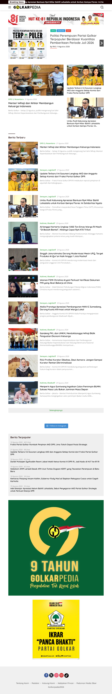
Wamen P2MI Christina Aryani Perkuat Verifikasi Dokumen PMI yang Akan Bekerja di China (70, 281)
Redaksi (35, 683)
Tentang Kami (22, 683)
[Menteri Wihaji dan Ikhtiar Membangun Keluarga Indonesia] (36, 80)
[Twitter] (51, 675)
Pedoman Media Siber (86, 683)
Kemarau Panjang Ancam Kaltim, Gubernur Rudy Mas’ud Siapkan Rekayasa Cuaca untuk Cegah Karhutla (54, 479)
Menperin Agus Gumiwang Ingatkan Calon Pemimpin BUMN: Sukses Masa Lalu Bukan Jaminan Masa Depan (70, 388)
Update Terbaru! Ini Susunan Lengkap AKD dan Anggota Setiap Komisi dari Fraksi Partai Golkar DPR (84, 90)
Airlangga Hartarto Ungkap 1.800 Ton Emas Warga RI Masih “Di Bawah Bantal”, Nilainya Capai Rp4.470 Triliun (71, 228)
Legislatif (52, 170)
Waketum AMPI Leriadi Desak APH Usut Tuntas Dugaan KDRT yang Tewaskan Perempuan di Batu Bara (54, 470)
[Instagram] (56, 675)
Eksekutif (51, 223)
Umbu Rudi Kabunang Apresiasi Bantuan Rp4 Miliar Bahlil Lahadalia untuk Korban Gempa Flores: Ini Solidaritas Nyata (83, 123)
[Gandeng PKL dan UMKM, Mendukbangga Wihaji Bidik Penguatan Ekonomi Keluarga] (23, 339)
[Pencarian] (102, 7)
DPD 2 (11, 99)
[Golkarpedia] (27, 7)
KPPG (53, 31)
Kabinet (43, 223)
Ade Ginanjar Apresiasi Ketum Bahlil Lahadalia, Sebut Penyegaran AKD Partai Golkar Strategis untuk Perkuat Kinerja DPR (53, 489)
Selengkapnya (56, 410)
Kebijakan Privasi (65, 683)
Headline (61, 31)
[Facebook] (46, 675)
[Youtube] (61, 675)
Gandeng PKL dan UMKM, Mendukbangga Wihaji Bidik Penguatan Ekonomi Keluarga (67, 334)
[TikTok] (66, 675)
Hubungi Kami (48, 683)
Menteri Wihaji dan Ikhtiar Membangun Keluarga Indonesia (31, 105)
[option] (56, 43)
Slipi (68, 31)
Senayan (43, 170)
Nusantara (19, 99)
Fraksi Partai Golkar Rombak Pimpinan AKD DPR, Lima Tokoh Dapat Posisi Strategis (48, 444)
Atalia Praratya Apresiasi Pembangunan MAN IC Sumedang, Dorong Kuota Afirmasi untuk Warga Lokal (70, 308)
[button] (10, 43)
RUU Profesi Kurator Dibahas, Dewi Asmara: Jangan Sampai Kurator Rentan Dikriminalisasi (71, 361)
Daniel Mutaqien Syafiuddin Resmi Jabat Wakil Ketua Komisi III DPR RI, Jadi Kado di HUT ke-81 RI (54, 461)
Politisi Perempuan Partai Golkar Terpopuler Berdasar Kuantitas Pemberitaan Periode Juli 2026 (73, 39)
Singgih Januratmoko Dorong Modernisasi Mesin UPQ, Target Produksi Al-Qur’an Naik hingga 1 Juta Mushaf (71, 255)
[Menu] (10, 7)
